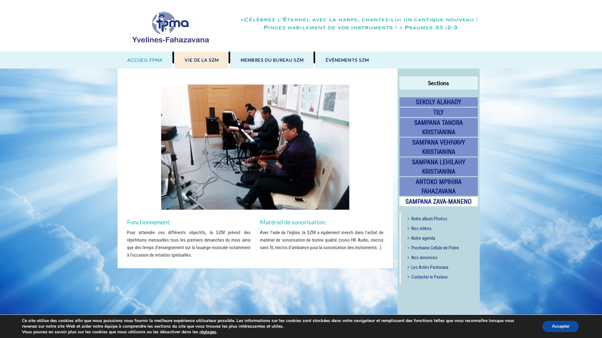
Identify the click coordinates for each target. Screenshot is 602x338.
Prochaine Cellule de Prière (435, 247)
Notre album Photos (429, 218)
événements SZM (347, 60)
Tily (438, 112)
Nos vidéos (421, 228)
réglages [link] (207, 332)
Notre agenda (423, 238)
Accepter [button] (560, 326)
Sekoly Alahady (438, 102)
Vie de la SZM (202, 60)
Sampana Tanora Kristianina (438, 127)
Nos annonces (424, 257)
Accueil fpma (145, 60)
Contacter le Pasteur (429, 276)
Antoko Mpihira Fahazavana (439, 186)
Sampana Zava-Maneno (438, 201)
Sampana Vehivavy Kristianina (438, 147)
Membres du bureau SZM (272, 60)
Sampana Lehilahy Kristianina (438, 166)
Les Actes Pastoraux (429, 267)
